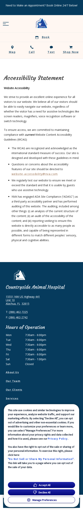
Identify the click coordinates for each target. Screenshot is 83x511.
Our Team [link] (13, 381)
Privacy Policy (58, 438)
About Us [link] (12, 372)
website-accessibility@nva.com (35, 174)
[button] (6, 24)
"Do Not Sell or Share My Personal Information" (41, 459)
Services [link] (12, 398)
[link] (41, 23)
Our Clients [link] (14, 389)
